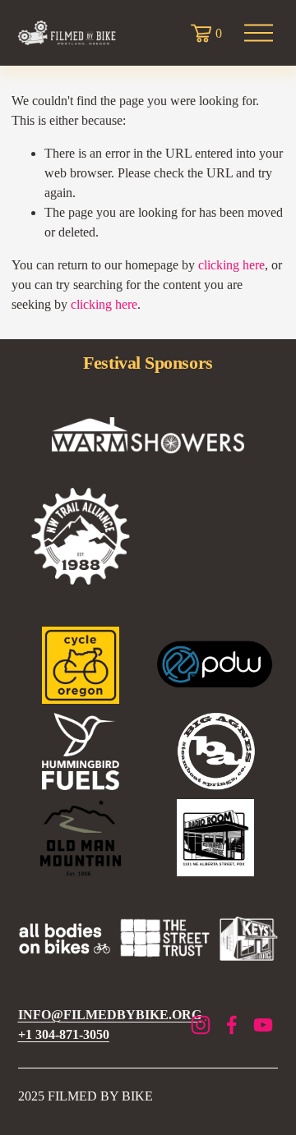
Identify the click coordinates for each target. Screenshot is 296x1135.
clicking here (231, 265)
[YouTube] (263, 1025)
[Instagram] (200, 1025)
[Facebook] (232, 1025)
